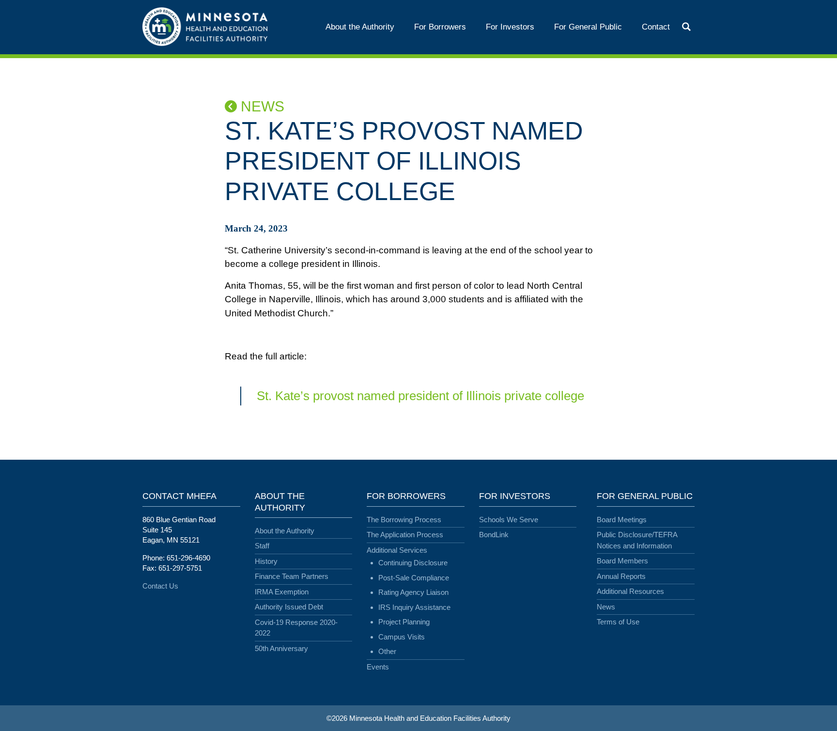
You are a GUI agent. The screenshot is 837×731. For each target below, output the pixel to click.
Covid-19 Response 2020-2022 (296, 628)
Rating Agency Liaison (413, 592)
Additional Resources (630, 591)
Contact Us (160, 586)
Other (387, 651)
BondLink (494, 534)
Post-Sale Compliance (413, 578)
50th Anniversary (281, 648)
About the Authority (284, 531)
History (266, 561)
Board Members (622, 561)
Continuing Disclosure (413, 563)
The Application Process (405, 534)
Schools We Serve (508, 519)
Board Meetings (622, 519)
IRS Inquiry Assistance (414, 607)
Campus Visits (401, 637)
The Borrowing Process (404, 519)
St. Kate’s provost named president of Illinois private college (420, 396)
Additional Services (397, 550)
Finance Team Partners (291, 576)
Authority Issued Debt (289, 607)
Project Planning (404, 622)
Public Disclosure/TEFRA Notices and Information (637, 540)
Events (378, 667)
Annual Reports (621, 576)
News (260, 106)
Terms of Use (618, 622)
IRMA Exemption (282, 592)
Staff (262, 546)
